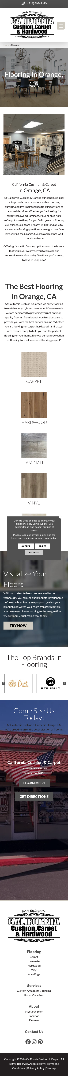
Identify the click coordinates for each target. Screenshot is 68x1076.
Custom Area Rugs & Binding (34, 990)
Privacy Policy (35, 1068)
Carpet (34, 956)
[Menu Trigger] (61, 26)
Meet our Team (34, 1011)
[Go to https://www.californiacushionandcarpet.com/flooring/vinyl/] (33, 489)
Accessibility (37, 1063)
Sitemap (51, 1068)
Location (34, 1015)
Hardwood (34, 965)
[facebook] (28, 1041)
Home (6, 45)
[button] (18, 626)
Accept (25, 546)
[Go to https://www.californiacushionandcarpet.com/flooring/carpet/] (33, 367)
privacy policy (39, 534)
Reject (43, 546)
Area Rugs (34, 974)
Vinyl (34, 969)
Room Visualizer (34, 995)
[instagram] (34, 1041)
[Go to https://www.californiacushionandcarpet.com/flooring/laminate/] (33, 449)
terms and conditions (22, 538)
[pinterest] (40, 1041)
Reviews (34, 1020)
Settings (34, 552)
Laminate (34, 961)
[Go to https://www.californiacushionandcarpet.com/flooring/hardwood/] (34, 408)
